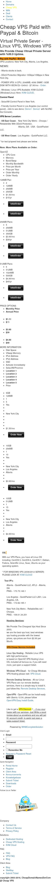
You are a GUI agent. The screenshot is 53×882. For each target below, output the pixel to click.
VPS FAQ (10, 856)
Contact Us (11, 824)
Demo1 (28, 108)
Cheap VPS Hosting (15, 841)
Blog (8, 858)
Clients (9, 16)
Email (8, 734)
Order (43, 85)
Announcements (13, 774)
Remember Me (15, 749)
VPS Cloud (35, 673)
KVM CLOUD (28, 92)
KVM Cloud (11, 844)
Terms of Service (14, 827)
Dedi (8, 13)
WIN (8, 10)
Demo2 (36, 108)
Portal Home (12, 765)
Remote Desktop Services (33, 688)
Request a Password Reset (18, 753)
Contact (9, 19)
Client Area (11, 771)
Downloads (11, 783)
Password (11, 742)
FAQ (8, 853)
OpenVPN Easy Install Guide (20, 700)
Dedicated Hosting (14, 839)
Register (10, 768)
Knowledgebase (13, 777)
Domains (10, 4)
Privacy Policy (12, 830)
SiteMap (10, 870)
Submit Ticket (12, 780)
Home (8, 1)
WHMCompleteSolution (32, 726)
